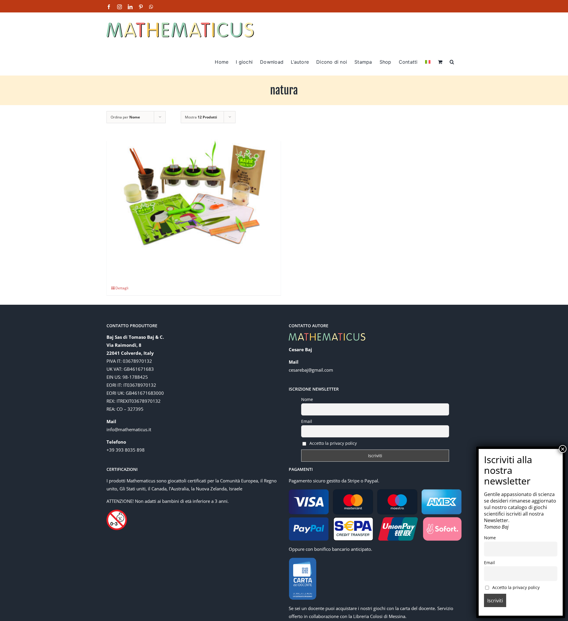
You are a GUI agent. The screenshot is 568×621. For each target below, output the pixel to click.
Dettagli (121, 288)
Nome (307, 399)
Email (306, 421)
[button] (452, 61)
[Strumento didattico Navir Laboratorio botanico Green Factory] (194, 195)
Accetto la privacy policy (332, 443)
